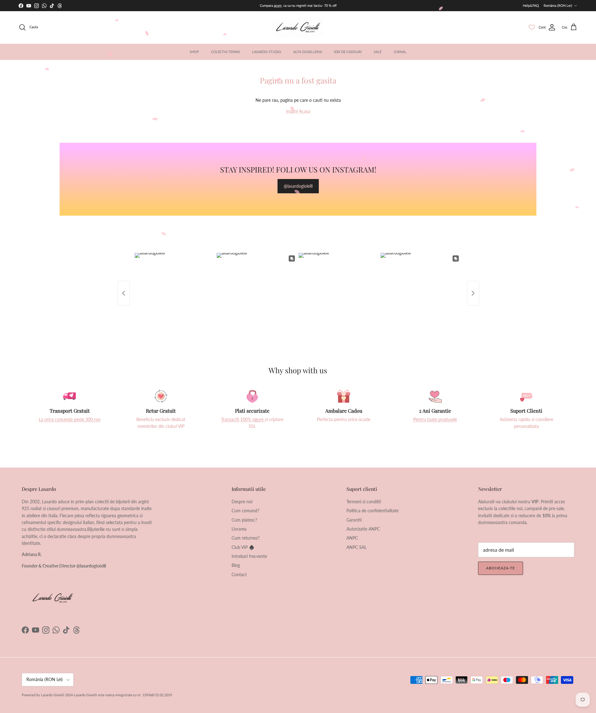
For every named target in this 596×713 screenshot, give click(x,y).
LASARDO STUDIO (266, 52)
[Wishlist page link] (532, 27)
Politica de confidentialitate (372, 510)
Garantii (354, 519)
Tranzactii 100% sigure (243, 419)
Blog (236, 565)
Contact (239, 574)
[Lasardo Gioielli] (298, 27)
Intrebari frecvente (249, 556)
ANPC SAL (356, 547)
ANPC (352, 537)
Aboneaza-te (500, 568)
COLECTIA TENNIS (225, 52)
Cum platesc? (244, 519)
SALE (378, 52)
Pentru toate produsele (435, 419)
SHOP (194, 52)
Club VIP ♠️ (243, 547)
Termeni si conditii (363, 501)
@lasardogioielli (298, 186)
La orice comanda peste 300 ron (70, 419)
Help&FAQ (531, 5)
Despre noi (242, 501)
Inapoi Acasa (298, 111)
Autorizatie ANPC (363, 528)
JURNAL (400, 52)
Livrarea (239, 528)
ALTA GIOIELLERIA (307, 52)
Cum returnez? (246, 537)
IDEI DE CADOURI (348, 52)
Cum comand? (245, 510)
